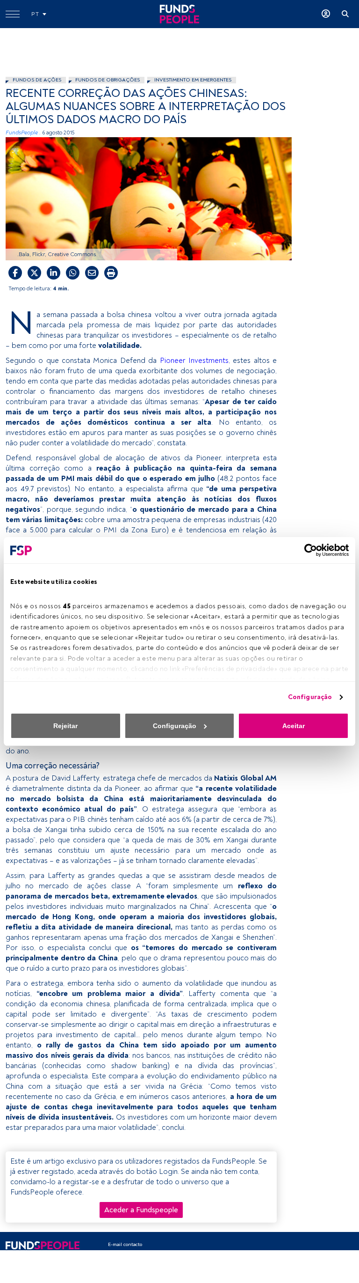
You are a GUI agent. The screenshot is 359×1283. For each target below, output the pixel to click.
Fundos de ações (37, 80)
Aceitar (293, 726)
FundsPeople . (23, 132)
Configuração (310, 697)
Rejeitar (65, 726)
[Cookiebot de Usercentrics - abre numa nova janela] (308, 550)
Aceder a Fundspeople (141, 1210)
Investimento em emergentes (192, 80)
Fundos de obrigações (107, 80)
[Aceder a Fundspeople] (326, 14)
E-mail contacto (125, 1244)
